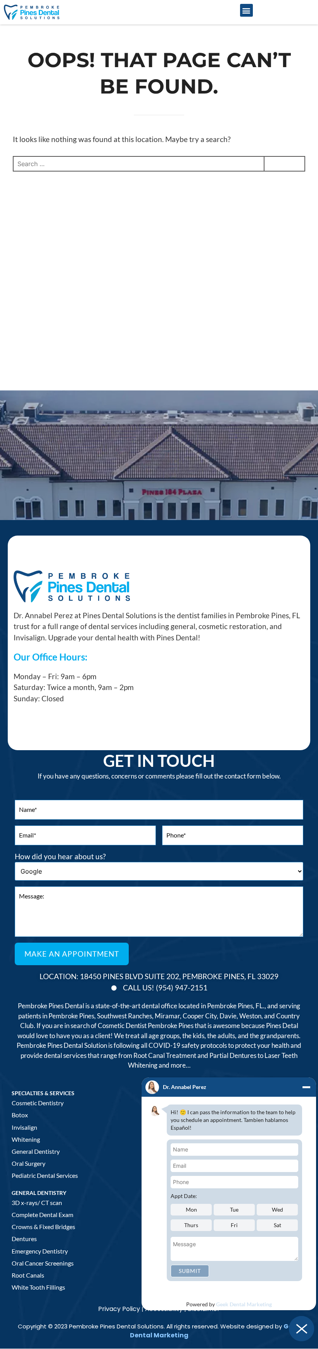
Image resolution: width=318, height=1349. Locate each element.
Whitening (26, 1139)
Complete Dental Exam (42, 1214)
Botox (20, 1114)
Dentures (24, 1238)
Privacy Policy (119, 1308)
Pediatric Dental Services (45, 1175)
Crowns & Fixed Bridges (43, 1226)
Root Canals (28, 1275)
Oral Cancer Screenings (43, 1263)
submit (190, 1271)
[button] (246, 10)
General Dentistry (36, 1151)
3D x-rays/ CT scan (37, 1202)
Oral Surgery (28, 1163)
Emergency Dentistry (40, 1251)
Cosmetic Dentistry (38, 1102)
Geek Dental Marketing (244, 1304)
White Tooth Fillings (38, 1287)
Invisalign (24, 1127)
